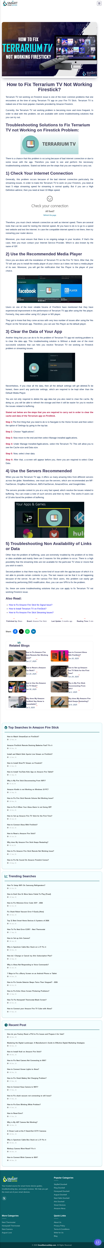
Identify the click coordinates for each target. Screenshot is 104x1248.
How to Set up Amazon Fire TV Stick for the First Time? (78, 670)
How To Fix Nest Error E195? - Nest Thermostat (26, 929)
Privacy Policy (59, 1226)
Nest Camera (7, 1229)
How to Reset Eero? (15, 1113)
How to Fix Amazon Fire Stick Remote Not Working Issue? (36, 655)
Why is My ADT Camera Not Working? (22, 1122)
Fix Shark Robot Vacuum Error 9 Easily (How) (25, 912)
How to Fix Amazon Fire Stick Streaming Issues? (31, 612)
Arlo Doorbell (59, 1201)
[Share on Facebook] (15, 631)
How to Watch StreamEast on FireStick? (23, 737)
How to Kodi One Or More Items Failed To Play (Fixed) (29, 894)
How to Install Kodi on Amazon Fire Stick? (24, 1052)
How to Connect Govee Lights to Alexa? (23, 1069)
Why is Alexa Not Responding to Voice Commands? (28, 965)
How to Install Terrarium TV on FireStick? (27, 609)
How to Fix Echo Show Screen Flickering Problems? (28, 991)
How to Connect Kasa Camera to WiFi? (22, 1087)
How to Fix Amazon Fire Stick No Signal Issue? (30, 605)
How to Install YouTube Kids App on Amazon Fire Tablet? (30, 772)
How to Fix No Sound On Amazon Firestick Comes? (28, 860)
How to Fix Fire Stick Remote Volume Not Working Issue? (30, 798)
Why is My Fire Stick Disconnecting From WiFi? (76, 686)
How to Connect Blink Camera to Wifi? (22, 1157)
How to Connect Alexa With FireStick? (22, 825)
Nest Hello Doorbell (61, 1198)
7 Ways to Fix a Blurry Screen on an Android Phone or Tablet (32, 973)
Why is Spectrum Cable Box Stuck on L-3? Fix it (26, 947)
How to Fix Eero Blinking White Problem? (24, 1104)
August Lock (7, 1233)
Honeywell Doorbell (61, 1191)
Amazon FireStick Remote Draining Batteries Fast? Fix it (29, 745)
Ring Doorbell (59, 1188)
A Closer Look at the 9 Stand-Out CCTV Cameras (26, 1131)
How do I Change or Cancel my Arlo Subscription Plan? (29, 956)
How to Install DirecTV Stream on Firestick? (24, 763)
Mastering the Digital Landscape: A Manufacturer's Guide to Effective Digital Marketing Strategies (46, 1043)
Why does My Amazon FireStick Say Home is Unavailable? (34, 701)
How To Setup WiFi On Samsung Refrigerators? (26, 885)
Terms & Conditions (62, 1229)
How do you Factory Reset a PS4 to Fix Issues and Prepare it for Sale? (35, 1034)
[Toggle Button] (99, 3)
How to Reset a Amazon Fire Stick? (21, 833)
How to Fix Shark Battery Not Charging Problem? (27, 1078)
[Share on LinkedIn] (33, 631)
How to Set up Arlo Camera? (18, 938)
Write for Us (58, 1233)
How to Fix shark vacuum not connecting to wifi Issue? (29, 1096)
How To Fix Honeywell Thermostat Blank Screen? (27, 1000)
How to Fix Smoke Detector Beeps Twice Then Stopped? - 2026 (32, 982)
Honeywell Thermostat (11, 1226)
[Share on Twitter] (21, 631)
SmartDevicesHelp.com (47, 1245)
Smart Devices (60, 1205)
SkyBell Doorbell (60, 1184)
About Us (57, 1222)
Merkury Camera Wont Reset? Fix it (21, 1149)
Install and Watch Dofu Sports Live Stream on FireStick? (30, 754)
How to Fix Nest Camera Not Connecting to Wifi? (26, 1060)
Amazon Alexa (59, 1208)
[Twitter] (4, 1198)
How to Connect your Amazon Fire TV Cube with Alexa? (29, 1009)
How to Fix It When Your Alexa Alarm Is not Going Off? (29, 807)
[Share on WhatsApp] (27, 631)
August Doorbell (60, 1195)
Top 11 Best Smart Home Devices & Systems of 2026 (28, 921)
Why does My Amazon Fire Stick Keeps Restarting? (27, 842)
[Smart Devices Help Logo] (10, 1179)
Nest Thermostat (8, 1222)
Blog (55, 1236)
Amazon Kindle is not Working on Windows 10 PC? (28, 789)
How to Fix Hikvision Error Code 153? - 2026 (25, 903)
